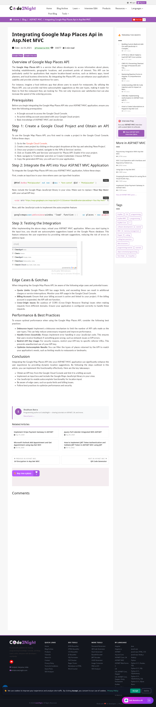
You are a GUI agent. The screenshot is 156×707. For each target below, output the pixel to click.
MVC (119, 231)
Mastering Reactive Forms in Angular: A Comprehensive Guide (132, 76)
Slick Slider (121, 256)
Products (106, 8)
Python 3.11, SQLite (137, 681)
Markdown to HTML (74, 666)
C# (127, 214)
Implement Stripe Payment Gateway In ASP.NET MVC (130, 186)
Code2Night (38, 703)
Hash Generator (97, 652)
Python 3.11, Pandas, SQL (138, 664)
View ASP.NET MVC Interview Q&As (132, 133)
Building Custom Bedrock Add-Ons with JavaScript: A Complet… (133, 46)
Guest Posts (49, 669)
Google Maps (17, 55)
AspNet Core (121, 223)
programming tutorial (124, 248)
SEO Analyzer (49, 672)
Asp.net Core (119, 655)
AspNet (119, 214)
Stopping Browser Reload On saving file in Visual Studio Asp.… (131, 177)
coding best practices (124, 239)
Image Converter (97, 663)
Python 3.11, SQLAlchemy (135, 672)
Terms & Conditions (51, 666)
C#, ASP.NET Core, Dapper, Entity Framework (121, 679)
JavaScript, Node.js (137, 655)
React (133, 684)
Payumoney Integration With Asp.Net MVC (129, 152)
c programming (134, 218)
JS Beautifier (72, 655)
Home (49, 8)
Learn (75, 8)
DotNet (117, 684)
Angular (117, 646)
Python (133, 660)
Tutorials (48, 655)
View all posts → (29, 416)
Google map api (30, 55)
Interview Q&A (91, 8)
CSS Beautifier (73, 652)
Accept (135, 691)
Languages (137, 8)
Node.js (133, 657)
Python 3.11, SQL (136, 668)
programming (136, 214)
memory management (131, 231)
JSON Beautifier (73, 646)
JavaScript (134, 649)
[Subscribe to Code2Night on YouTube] (128, 19)
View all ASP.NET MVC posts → (126, 195)
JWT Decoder (96, 657)
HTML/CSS (118, 695)
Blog (24, 19)
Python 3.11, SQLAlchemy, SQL (137, 677)
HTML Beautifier (73, 649)
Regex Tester (72, 663)
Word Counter (73, 669)
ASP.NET (118, 652)
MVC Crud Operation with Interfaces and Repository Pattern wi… (131, 161)
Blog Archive (62, 8)
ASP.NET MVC (35, 19)
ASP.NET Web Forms (122, 663)
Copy (106, 180)
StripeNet (131, 256)
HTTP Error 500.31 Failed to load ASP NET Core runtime (131, 56)
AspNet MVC (121, 218)
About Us (48, 657)
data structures (122, 243)
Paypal (119, 235)
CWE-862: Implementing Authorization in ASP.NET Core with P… (132, 98)
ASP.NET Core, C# (121, 657)
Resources (120, 8)
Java (132, 646)
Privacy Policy (49, 663)
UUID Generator (97, 660)
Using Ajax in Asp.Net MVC (125, 169)
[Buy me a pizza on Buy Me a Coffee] (60, 473)
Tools (65, 13)
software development (125, 227)
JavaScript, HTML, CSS (138, 652)
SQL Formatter (73, 657)
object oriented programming (127, 252)
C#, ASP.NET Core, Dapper (121, 673)
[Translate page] (128, 2)
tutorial (138, 227)
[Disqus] (60, 530)
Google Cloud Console (36, 143)
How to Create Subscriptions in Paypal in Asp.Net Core (133, 107)
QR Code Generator (98, 649)
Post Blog (52, 13)
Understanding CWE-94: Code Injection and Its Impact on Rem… (132, 87)
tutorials (138, 248)
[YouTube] (11, 662)
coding (127, 235)
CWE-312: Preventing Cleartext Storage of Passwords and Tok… (133, 65)
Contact (47, 660)
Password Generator (99, 646)
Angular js (118, 649)
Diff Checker (72, 660)
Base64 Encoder (97, 655)
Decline (146, 691)
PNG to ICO (95, 666)
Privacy (121, 704)
